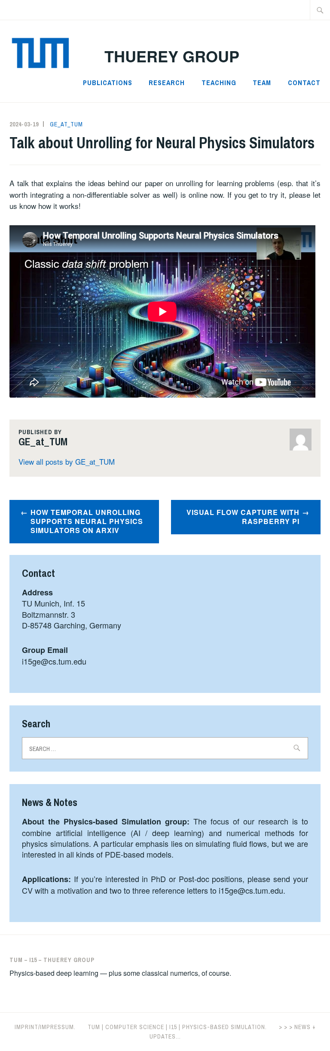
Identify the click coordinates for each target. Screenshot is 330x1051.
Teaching (219, 82)
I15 (173, 1027)
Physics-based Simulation (223, 1027)
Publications (107, 82)
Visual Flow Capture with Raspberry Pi (242, 516)
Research (167, 82)
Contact (304, 82)
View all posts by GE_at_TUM (66, 461)
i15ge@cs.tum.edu (54, 661)
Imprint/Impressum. (45, 1027)
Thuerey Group (171, 56)
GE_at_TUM (66, 124)
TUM (94, 1027)
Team (262, 82)
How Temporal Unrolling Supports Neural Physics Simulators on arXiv (87, 521)
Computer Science (134, 1027)
